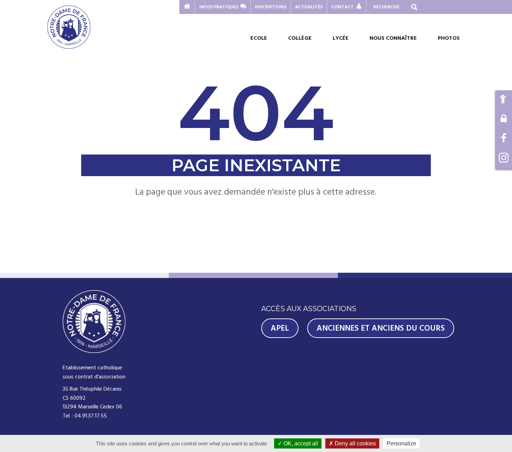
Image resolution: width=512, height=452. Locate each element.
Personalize (401, 443)
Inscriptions (270, 6)
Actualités (309, 6)
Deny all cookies (354, 443)
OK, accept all (300, 443)
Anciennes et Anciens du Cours (381, 328)
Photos (449, 38)
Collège (300, 38)
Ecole (258, 38)
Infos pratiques (218, 6)
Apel (280, 328)
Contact (342, 6)
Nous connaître (393, 38)
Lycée (341, 38)
